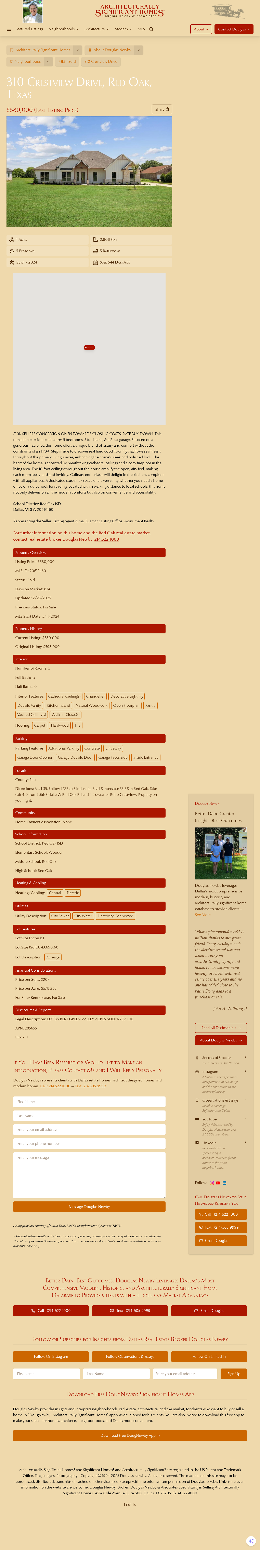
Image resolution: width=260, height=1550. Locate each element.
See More (203, 914)
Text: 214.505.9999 (90, 1086)
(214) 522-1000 (185, 1493)
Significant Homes (98, 1469)
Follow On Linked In (209, 1356)
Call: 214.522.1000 (55, 1086)
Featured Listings (29, 29)
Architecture (94, 29)
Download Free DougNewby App (128, 1435)
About (199, 29)
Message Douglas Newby (89, 1206)
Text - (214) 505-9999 (222, 1227)
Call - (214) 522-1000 (221, 1214)
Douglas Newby (207, 803)
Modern (121, 29)
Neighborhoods (62, 29)
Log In (130, 1505)
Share (160, 109)
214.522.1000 (106, 539)
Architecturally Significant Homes (46, 1469)
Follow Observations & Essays (130, 1356)
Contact (232, 29)
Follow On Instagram (51, 1356)
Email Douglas (216, 1240)
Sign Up (234, 1373)
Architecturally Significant (143, 1469)
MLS (141, 29)
